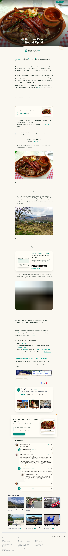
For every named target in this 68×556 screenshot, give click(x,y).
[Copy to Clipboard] (51, 367)
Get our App (4, 530)
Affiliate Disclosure (38, 526)
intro (21, 60)
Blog (3, 524)
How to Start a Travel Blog (7, 528)
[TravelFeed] (6, 1)
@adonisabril (45, 58)
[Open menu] (42, 51)
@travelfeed (47, 124)
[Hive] (52, 520)
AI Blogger (4, 533)
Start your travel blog (18, 418)
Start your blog (60, 1)
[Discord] (64, 520)
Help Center (4, 532)
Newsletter (4, 527)
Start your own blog (21, 113)
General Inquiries (38, 530)
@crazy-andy (37, 141)
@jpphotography (32, 58)
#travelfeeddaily (19, 316)
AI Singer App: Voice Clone (23, 528)
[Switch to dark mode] (50, 2)
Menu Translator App (22, 522)
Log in (53, 1)
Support (36, 527)
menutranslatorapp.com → (36, 268)
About (3, 522)
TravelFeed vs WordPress (7, 536)
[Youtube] (40, 379)
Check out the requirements (43, 334)
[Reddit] (49, 367)
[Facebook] (41, 367)
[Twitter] (44, 367)
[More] (65, 2)
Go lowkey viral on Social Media (24, 531)
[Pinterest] (46, 367)
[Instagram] (37, 379)
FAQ (3, 523)
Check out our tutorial (22, 332)
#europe (25, 363)
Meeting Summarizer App (23, 530)
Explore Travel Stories (6, 526)
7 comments (22, 367)
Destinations (33, 1)
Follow (23, 379)
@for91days (18, 59)
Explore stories (26, 1)
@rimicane (39, 58)
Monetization (4, 531)
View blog (28, 379)
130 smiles (17, 367)
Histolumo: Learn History (23, 527)
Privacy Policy (37, 523)
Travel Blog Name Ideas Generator (8, 535)
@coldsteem (37, 248)
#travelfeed (40, 87)
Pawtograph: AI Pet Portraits (24, 526)
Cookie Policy (37, 524)
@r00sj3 (37, 192)
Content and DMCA (39, 528)
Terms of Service (38, 522)
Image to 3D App (21, 532)
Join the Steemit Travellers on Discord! (31, 343)
